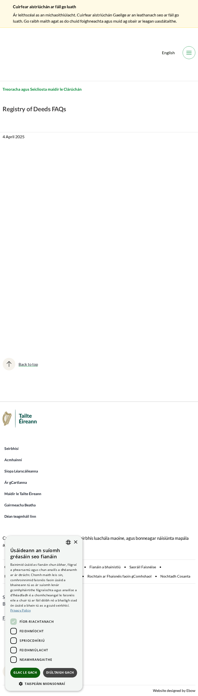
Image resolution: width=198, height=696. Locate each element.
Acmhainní (13, 460)
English (168, 52)
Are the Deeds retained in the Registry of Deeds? (68, 224)
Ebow (190, 690)
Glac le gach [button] (25, 672)
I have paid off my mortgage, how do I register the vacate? (75, 330)
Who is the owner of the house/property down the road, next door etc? (85, 268)
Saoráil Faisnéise (142, 567)
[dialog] (43, 613)
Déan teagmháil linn (20, 516)
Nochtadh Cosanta (175, 576)
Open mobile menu (189, 52)
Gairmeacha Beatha (20, 505)
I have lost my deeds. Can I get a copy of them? (66, 239)
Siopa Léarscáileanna (21, 471)
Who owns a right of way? (48, 297)
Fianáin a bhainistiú (105, 567)
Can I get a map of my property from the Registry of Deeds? (77, 253)
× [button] (75, 542)
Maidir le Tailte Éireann (22, 493)
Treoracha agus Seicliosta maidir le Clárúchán (42, 89)
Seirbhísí (11, 448)
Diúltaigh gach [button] (60, 672)
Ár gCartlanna (15, 482)
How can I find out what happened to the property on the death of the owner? (91, 283)
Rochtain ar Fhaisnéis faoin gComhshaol (119, 576)
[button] (43, 683)
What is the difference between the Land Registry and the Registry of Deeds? (85, 209)
